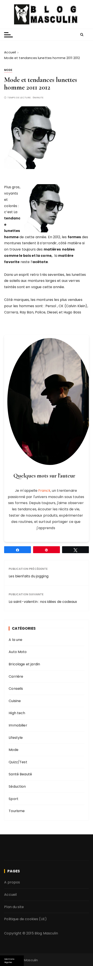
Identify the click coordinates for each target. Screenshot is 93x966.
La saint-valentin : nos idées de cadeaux (43, 601)
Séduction (17, 786)
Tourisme (17, 810)
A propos (12, 882)
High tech (17, 713)
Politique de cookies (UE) (25, 919)
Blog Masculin (46, 933)
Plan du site (14, 906)
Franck (44, 490)
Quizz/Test (18, 762)
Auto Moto (18, 651)
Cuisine (15, 700)
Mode (8, 70)
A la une (15, 639)
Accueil (10, 894)
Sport (13, 798)
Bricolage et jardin (24, 664)
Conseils (16, 688)
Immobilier (18, 725)
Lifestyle (16, 737)
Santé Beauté (20, 774)
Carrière (16, 676)
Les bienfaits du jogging (28, 576)
